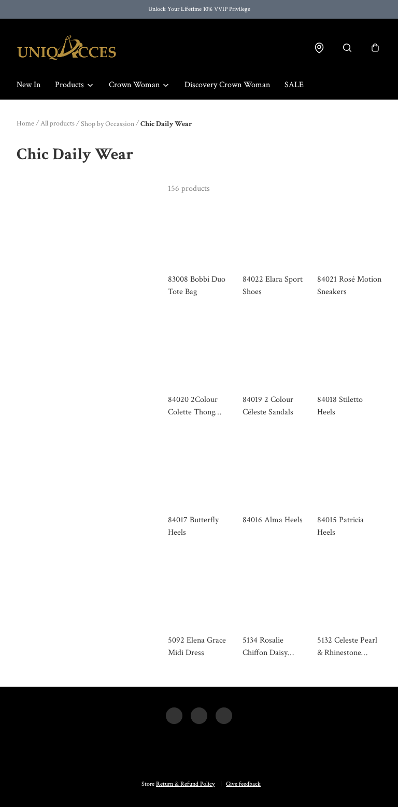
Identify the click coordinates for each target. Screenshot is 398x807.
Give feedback (243, 784)
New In (28, 84)
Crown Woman (134, 84)
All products (57, 123)
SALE (294, 84)
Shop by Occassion (107, 124)
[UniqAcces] (67, 47)
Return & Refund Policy (185, 784)
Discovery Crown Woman (227, 84)
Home (25, 123)
